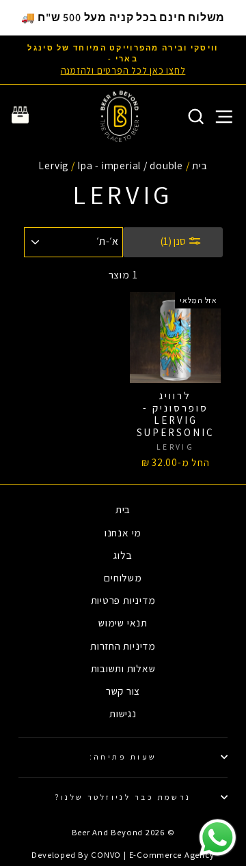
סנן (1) (174, 241)
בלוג (122, 555)
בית (199, 165)
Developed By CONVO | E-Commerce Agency (122, 855)
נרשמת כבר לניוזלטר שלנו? (123, 797)
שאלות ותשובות (123, 668)
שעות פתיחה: (123, 756)
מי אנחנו (123, 532)
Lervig (53, 165)
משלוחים (122, 577)
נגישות (123, 713)
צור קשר (123, 690)
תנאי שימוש (123, 622)
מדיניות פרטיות (123, 600)
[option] (123, 59)
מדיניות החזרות (123, 645)
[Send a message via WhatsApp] (217, 837)
